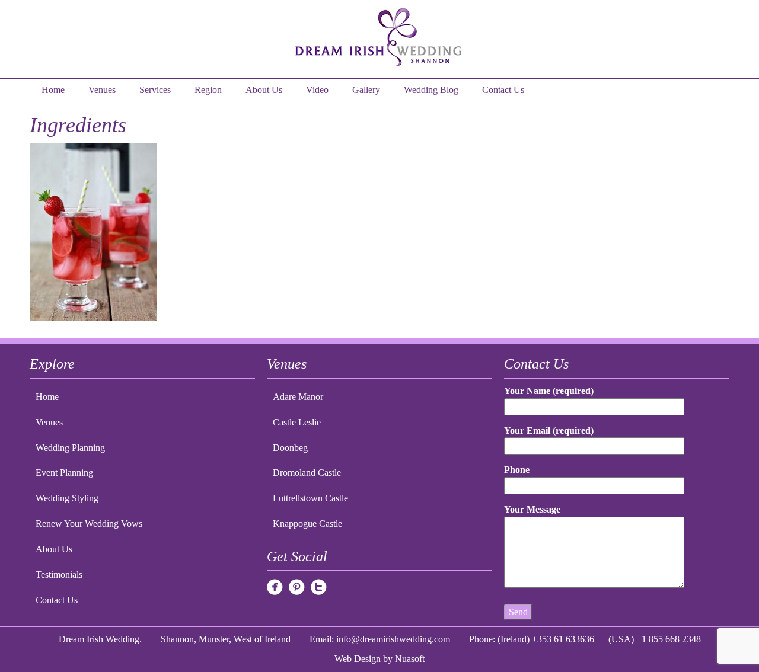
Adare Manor (298, 397)
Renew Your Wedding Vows (89, 524)
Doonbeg (290, 448)
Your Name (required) (549, 391)
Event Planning (64, 473)
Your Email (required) (549, 430)
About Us (263, 90)
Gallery (366, 90)
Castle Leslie (297, 422)
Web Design (357, 659)
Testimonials (59, 574)
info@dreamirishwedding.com (393, 639)
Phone (517, 470)
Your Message (532, 509)
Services (155, 90)
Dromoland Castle (307, 473)
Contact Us (503, 90)
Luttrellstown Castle (310, 498)
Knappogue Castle (307, 524)
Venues (102, 90)
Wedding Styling (67, 498)
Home (53, 90)
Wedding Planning (70, 448)
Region (208, 90)
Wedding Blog (431, 90)
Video (317, 90)
